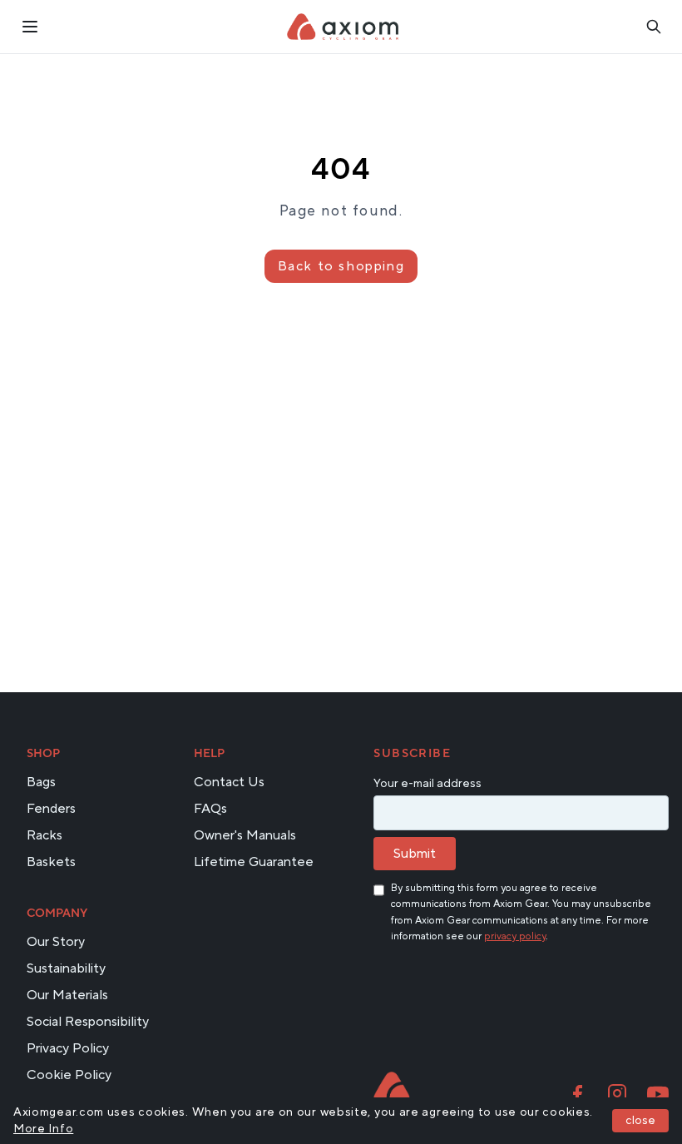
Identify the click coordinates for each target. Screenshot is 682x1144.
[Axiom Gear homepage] (391, 1088)
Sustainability (66, 968)
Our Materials (67, 995)
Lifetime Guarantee (254, 862)
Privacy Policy (68, 1048)
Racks (44, 835)
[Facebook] (577, 1094)
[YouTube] (658, 1094)
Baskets (51, 862)
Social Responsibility (88, 1021)
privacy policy (515, 936)
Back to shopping (341, 266)
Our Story (56, 942)
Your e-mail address (427, 783)
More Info (43, 1129)
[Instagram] (617, 1094)
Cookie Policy (69, 1075)
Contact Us (229, 782)
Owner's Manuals (245, 835)
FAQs (210, 808)
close (640, 1120)
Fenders (51, 808)
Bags (41, 782)
